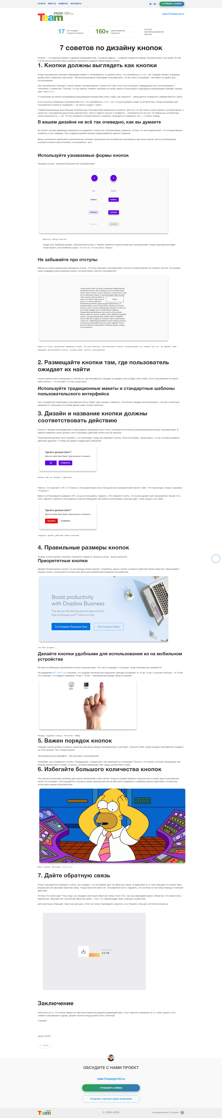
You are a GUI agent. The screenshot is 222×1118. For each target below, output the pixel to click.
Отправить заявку (172, 4)
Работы (52, 4)
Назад (45, 1045)
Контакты (76, 4)
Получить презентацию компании (111, 1099)
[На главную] (50, 16)
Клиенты (63, 4)
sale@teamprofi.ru (173, 14)
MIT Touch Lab (60, 672)
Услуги (41, 4)
